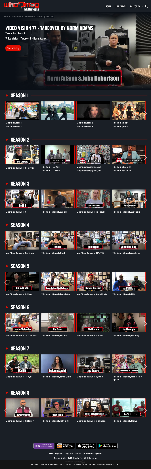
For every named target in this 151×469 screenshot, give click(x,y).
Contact (54, 453)
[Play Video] (22, 110)
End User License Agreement (93, 453)
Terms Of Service (75, 453)
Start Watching (13, 48)
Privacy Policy (63, 453)
